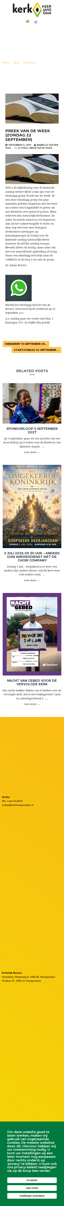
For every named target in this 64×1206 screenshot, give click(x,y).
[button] (35, 22)
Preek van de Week (41, 148)
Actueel (23, 148)
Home (6, 62)
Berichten (29, 62)
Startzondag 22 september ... (36, 350)
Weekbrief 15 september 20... (26, 343)
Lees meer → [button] (32, 452)
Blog (16, 62)
